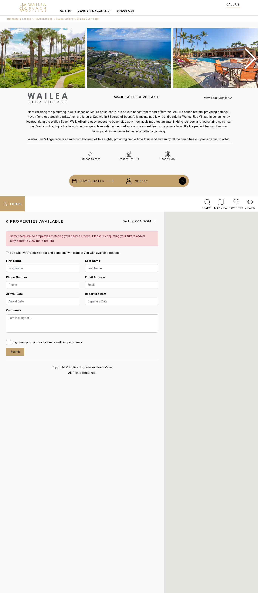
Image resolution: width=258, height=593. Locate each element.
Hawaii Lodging (44, 18)
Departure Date (95, 294)
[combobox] (152, 181)
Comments (13, 310)
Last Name (92, 261)
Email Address (95, 277)
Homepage (12, 18)
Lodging (27, 18)
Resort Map (125, 11)
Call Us (232, 4)
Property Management (94, 11)
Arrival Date (14, 294)
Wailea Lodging (65, 18)
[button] (250, 58)
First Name (14, 261)
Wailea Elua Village (88, 18)
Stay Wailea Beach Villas (96, 367)
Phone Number (16, 277)
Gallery (66, 11)
